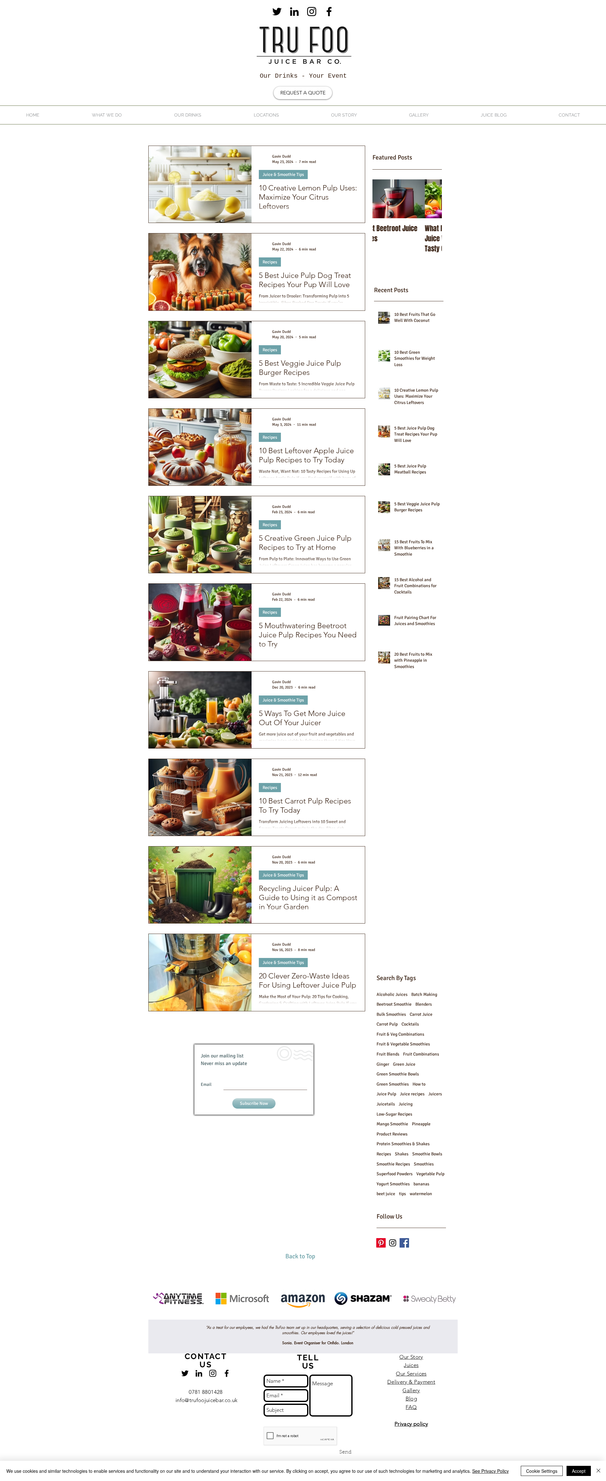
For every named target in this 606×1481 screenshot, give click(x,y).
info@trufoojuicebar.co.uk (206, 1400)
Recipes (270, 262)
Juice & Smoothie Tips (283, 174)
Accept (578, 1471)
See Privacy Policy (490, 1471)
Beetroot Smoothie (394, 1004)
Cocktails (410, 1024)
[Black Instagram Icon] (312, 11)
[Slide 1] (297, 1304)
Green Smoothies (393, 1084)
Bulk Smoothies (391, 1014)
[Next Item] (432, 199)
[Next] (570, 1299)
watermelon (421, 1193)
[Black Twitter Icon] (277, 11)
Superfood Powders (395, 1174)
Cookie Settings (541, 1471)
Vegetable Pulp (430, 1174)
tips (402, 1193)
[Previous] (35, 1299)
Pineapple (421, 1124)
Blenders (423, 1004)
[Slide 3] (309, 1304)
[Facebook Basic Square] (404, 1243)
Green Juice (404, 1064)
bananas (421, 1184)
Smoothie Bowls (427, 1154)
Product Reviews (392, 1134)
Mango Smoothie (392, 1124)
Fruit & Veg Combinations (400, 1034)
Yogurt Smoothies (393, 1184)
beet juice (386, 1193)
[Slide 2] (303, 1304)
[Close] (598, 1471)
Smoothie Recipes (393, 1164)
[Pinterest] (381, 1243)
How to (419, 1084)
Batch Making (424, 994)
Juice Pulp (386, 1094)
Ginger (383, 1064)
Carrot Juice (421, 1014)
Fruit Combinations (421, 1054)
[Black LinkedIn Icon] (294, 11)
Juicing (406, 1104)
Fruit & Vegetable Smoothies (403, 1044)
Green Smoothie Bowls (398, 1074)
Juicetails (386, 1104)
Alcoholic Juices (392, 994)
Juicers (435, 1094)
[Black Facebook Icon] (329, 11)
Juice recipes (412, 1094)
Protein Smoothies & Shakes (403, 1144)
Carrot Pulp (387, 1024)
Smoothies (424, 1164)
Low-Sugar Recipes (394, 1114)
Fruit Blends (388, 1054)
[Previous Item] (382, 199)
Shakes (401, 1154)
